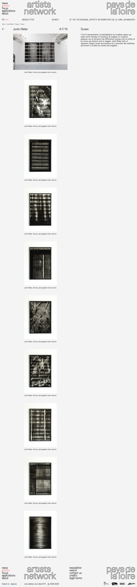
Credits (73, 575)
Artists (6, 5)
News (5, 3)
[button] (12, 584)
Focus (5, 8)
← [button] (3, 29)
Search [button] (55, 20)
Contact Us (75, 573)
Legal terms (75, 578)
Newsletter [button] (28, 20)
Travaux (17, 24)
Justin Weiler (10, 24)
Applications (8, 11)
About (5, 13)
